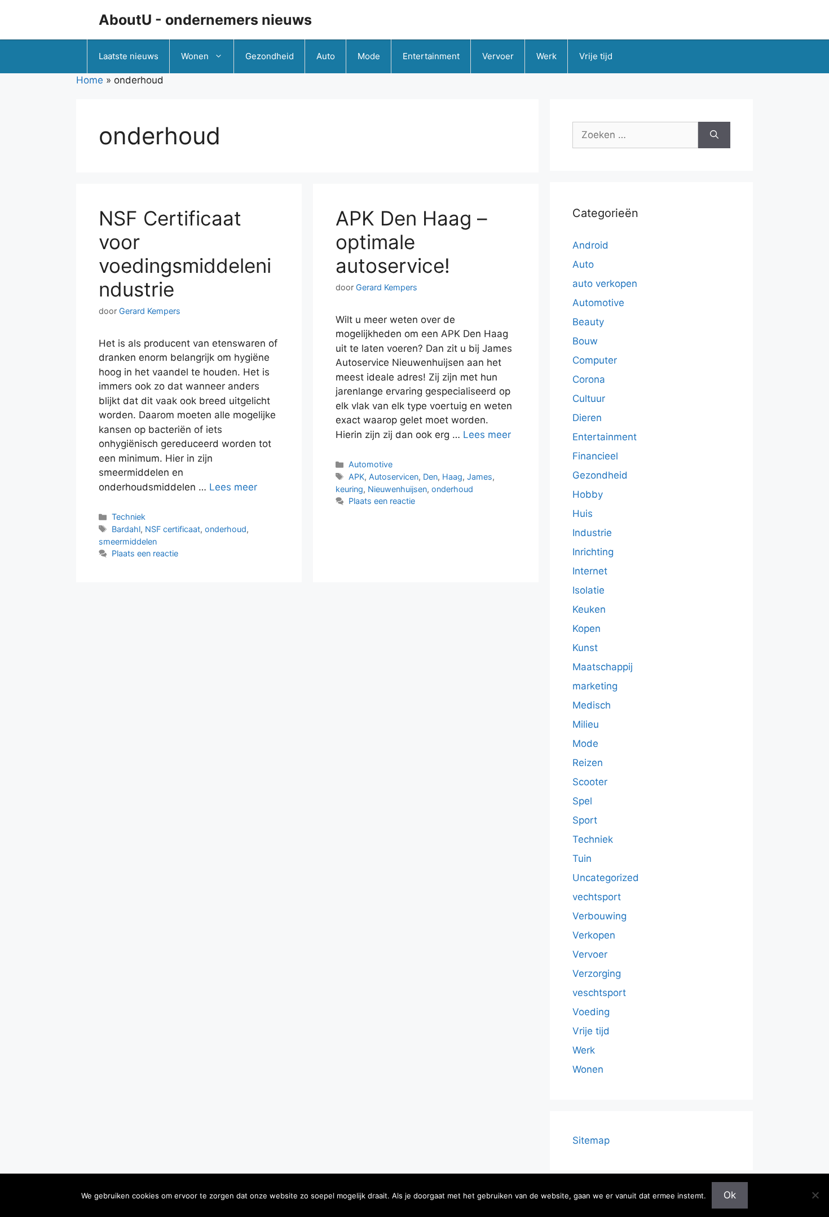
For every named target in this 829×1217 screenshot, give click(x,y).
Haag (452, 476)
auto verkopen (604, 283)
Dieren (587, 417)
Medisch (591, 705)
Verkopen (593, 935)
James (479, 476)
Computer (594, 360)
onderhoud (225, 529)
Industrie (592, 532)
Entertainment (431, 56)
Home (89, 80)
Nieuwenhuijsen (397, 489)
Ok (730, 1195)
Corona (588, 379)
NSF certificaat (172, 529)
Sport (584, 820)
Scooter (589, 781)
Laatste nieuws (128, 56)
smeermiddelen (128, 541)
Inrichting (593, 551)
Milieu (585, 724)
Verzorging (596, 973)
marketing (595, 686)
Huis (582, 513)
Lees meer (233, 487)
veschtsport (599, 992)
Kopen (586, 628)
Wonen (195, 56)
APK (356, 476)
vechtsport (596, 896)
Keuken (589, 609)
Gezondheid (269, 56)
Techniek (128, 516)
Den (430, 476)
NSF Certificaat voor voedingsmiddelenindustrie (185, 253)
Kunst (585, 647)
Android (590, 245)
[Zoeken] (714, 135)
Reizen (587, 762)
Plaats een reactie (145, 553)
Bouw (585, 341)
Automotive (371, 464)
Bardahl (126, 529)
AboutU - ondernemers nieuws (205, 19)
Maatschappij (602, 666)
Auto (325, 56)
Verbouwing (599, 916)
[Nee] (815, 1195)
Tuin (582, 858)
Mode (369, 56)
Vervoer (498, 56)
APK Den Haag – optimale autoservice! (411, 241)
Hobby (587, 494)
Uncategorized (605, 877)
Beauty (588, 322)
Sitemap (591, 1140)
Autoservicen (393, 476)
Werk (546, 56)
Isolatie (588, 590)
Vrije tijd (595, 56)
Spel (582, 801)
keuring (349, 489)
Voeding (591, 1011)
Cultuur (588, 398)
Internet (589, 571)
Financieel (595, 456)
